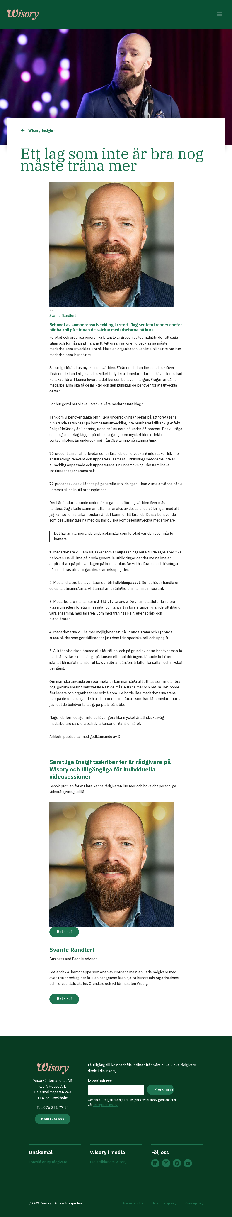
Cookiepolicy (194, 1203)
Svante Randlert (62, 315)
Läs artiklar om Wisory (108, 1162)
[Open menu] (219, 14)
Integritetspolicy (105, 1105)
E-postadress (100, 1080)
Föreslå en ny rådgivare (48, 1162)
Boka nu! (64, 931)
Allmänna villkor (133, 1203)
